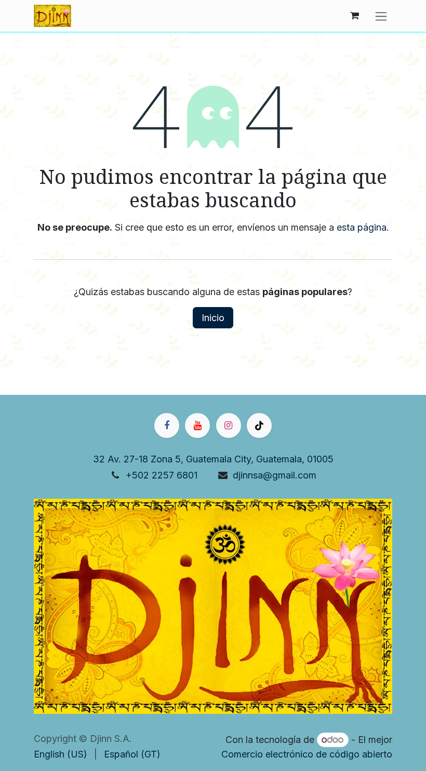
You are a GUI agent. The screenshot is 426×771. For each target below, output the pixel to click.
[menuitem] (60, 754)
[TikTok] (259, 425)
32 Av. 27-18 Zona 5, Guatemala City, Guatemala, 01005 (213, 459)
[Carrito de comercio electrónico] (354, 15)
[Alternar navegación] (381, 16)
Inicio (213, 317)
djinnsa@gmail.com (274, 475)
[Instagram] (228, 425)
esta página (362, 227)
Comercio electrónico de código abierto (306, 754)
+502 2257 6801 (161, 475)
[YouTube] (197, 425)
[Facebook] (166, 425)
